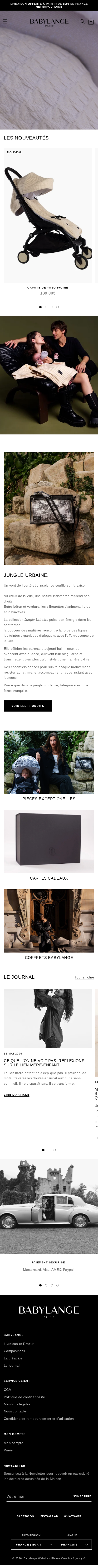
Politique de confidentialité (24, 1397)
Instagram (49, 1516)
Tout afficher (84, 977)
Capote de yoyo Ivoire (47, 287)
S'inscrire (82, 1496)
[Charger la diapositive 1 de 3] (43, 1150)
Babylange (30, 1558)
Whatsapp (72, 1516)
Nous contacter (16, 1411)
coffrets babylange (49, 958)
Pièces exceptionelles (49, 799)
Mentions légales (17, 1404)
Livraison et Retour (19, 1344)
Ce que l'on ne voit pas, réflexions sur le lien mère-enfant (44, 1063)
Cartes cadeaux (49, 878)
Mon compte (13, 1443)
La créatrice (13, 1358)
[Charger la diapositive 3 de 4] (52, 307)
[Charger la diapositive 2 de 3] (49, 1150)
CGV (7, 1390)
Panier (9, 1450)
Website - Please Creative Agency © (62, 1558)
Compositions (14, 1351)
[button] (5, 21)
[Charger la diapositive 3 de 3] (55, 1150)
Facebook (25, 1516)
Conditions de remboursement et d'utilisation (39, 1419)
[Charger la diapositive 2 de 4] (46, 307)
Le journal (12, 1365)
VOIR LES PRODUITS (27, 705)
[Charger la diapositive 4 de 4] (57, 307)
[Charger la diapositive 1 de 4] (40, 307)
